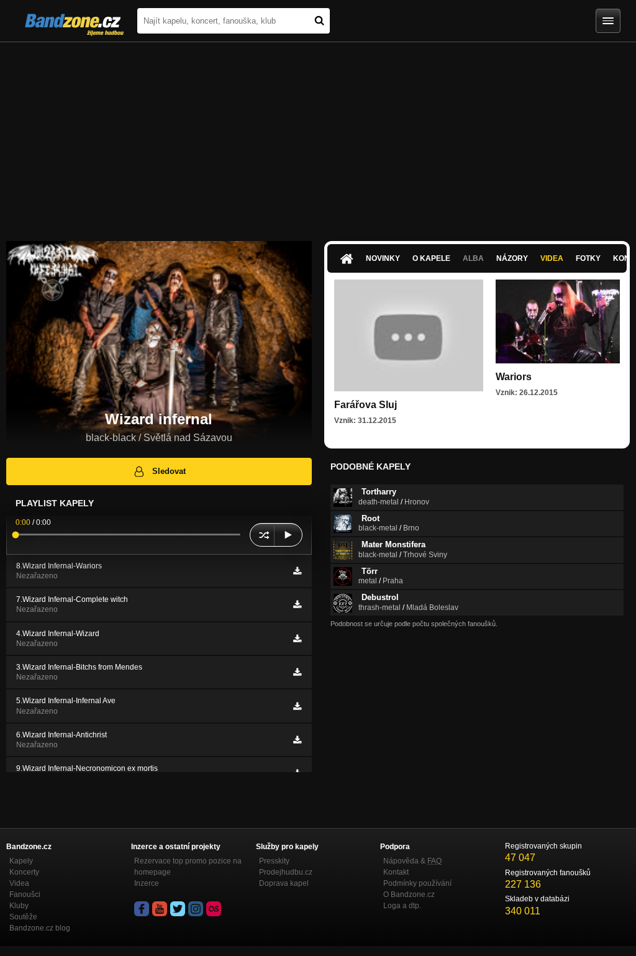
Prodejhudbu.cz (285, 872)
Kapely (21, 861)
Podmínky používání (417, 883)
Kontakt (396, 872)
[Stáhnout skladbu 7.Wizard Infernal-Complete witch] (297, 604)
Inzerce (146, 883)
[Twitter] (177, 908)
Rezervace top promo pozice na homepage (188, 866)
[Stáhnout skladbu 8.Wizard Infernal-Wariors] (297, 571)
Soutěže (23, 917)
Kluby (19, 905)
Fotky (588, 258)
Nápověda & (412, 861)
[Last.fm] (213, 908)
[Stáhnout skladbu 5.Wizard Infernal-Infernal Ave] (297, 706)
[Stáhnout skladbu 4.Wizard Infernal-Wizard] (297, 638)
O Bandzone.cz (409, 894)
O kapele (431, 258)
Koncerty (24, 872)
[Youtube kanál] (159, 908)
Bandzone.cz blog (39, 928)
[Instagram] (195, 908)
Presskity (274, 861)
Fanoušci (24, 894)
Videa (551, 258)
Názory (512, 258)
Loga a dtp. (402, 905)
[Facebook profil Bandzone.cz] (141, 908)
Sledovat (169, 471)
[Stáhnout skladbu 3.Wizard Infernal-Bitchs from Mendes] (297, 672)
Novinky (383, 258)
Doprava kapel (284, 883)
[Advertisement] (318, 135)
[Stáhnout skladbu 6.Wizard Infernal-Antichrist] (297, 739)
